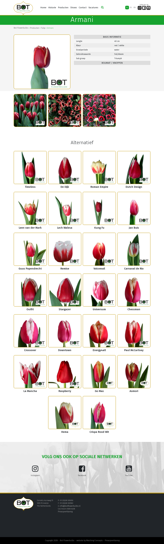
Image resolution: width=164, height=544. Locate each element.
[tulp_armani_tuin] (99, 110)
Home (43, 7)
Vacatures (93, 7)
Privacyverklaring (65, 511)
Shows (73, 7)
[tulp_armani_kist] (30, 110)
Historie (52, 7)
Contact (83, 7)
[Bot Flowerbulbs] (23, 8)
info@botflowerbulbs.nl (70, 506)
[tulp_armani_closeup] (64, 110)
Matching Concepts (94, 540)
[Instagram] (139, 8)
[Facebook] (144, 8)
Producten (63, 7)
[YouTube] (148, 8)
